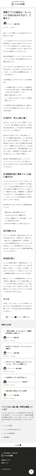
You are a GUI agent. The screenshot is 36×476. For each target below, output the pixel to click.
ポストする (20, 317)
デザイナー (10, 24)
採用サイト (4, 463)
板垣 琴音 (17, 24)
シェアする (11, 317)
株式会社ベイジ (5, 460)
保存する (28, 317)
